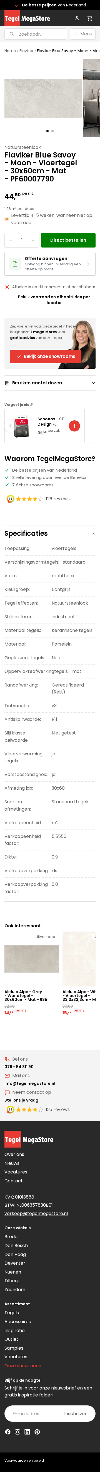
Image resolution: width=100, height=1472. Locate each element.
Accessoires (17, 1321)
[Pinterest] (37, 1432)
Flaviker (26, 51)
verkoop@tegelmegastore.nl (36, 1213)
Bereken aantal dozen (37, 383)
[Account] (77, 18)
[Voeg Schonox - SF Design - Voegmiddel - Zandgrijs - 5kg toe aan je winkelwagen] (74, 425)
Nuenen (12, 1272)
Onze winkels (17, 1228)
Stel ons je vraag (21, 1100)
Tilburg (11, 1280)
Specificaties (26, 533)
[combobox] (29, 34)
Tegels (11, 1312)
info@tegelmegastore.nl (29, 1083)
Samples (13, 1348)
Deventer (14, 1263)
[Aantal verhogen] (33, 240)
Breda (11, 1236)
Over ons (14, 1154)
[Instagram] (17, 1432)
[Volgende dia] (89, 426)
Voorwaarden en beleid (24, 1460)
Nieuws (11, 1163)
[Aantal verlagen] (11, 240)
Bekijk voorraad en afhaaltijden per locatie (54, 299)
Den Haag (15, 1254)
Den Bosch (16, 1245)
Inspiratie (14, 1330)
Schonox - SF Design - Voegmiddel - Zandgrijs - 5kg (51, 421)
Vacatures (15, 1172)
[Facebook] (7, 1432)
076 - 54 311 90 (19, 1067)
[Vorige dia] (10, 426)
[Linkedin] (27, 1432)
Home (10, 51)
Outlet (11, 1339)
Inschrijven (76, 1413)
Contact (13, 1181)
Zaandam (14, 1289)
